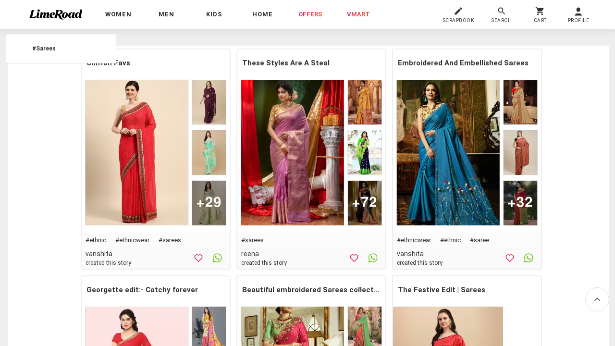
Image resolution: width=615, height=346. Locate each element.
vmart (358, 14)
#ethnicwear (132, 240)
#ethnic (96, 240)
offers (310, 14)
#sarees (170, 240)
